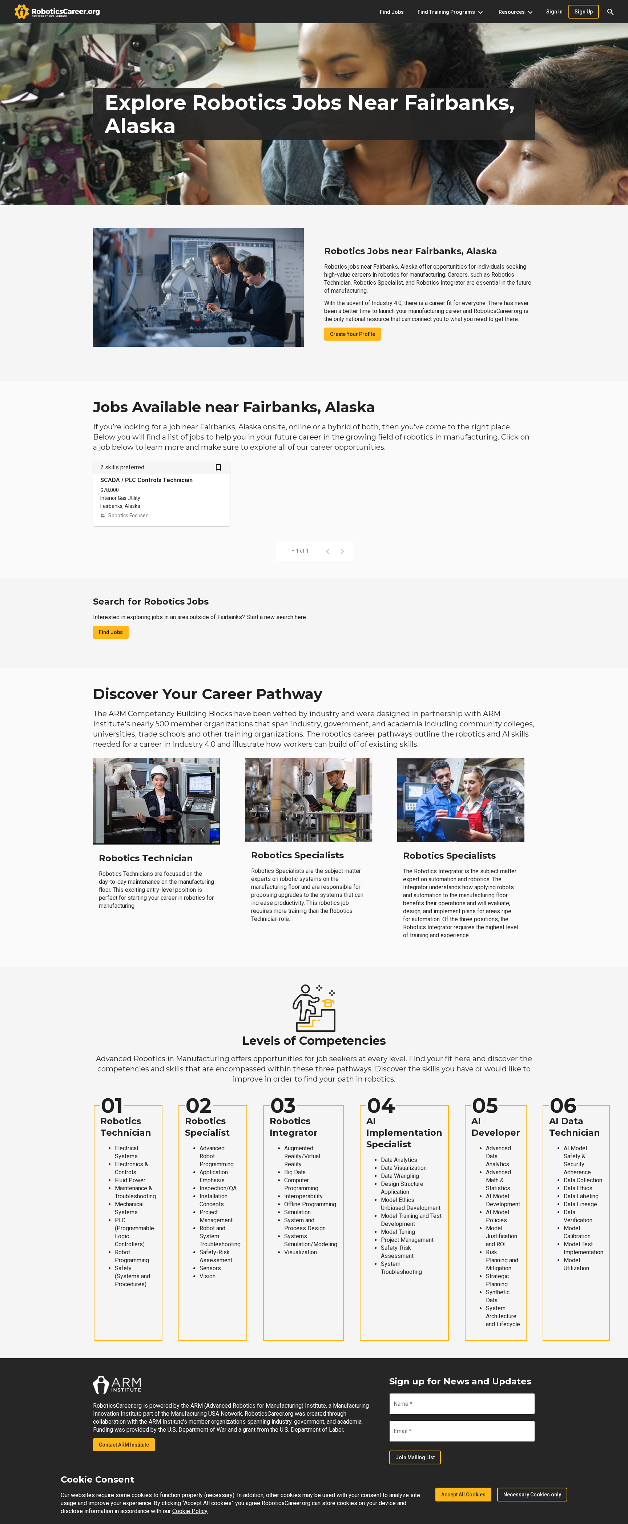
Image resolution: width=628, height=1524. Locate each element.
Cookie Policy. (190, 1511)
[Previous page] (328, 551)
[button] (610, 11)
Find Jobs (111, 632)
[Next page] (342, 551)
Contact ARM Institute (124, 1445)
